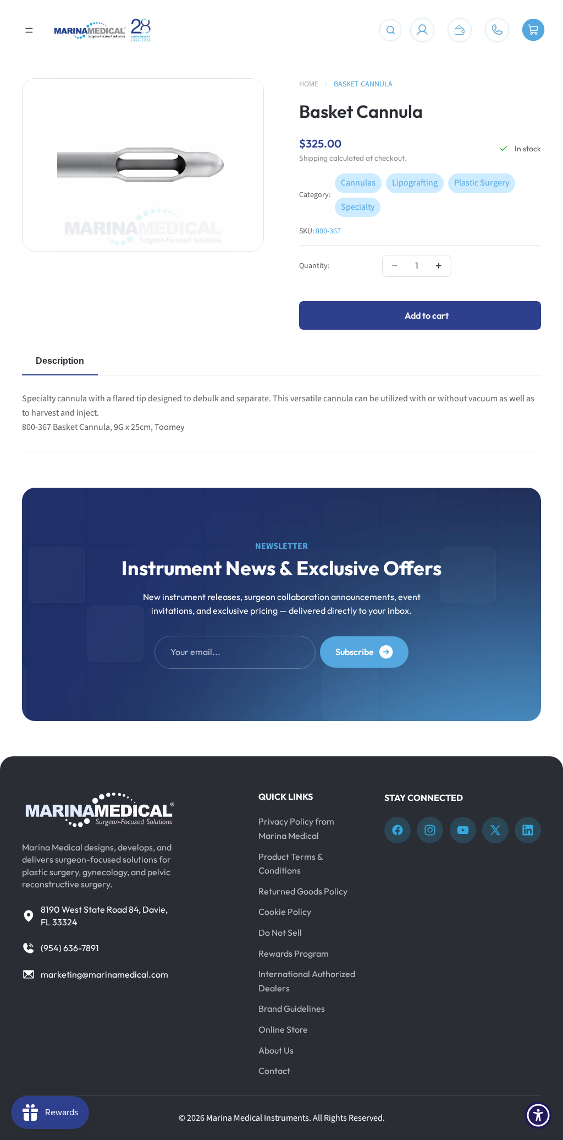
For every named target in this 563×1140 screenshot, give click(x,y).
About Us (276, 1049)
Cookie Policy (284, 911)
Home (308, 84)
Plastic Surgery (481, 183)
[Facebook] (397, 830)
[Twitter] (495, 830)
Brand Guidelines (291, 1008)
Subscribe (354, 651)
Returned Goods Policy (302, 890)
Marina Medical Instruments (257, 1118)
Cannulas (358, 183)
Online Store (283, 1029)
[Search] (390, 30)
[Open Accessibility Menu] (538, 1115)
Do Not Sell (280, 932)
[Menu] (29, 30)
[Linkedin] (528, 830)
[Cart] (533, 30)
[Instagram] (430, 830)
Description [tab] (60, 361)
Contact (274, 1070)
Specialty (357, 207)
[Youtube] (463, 830)
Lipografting (415, 183)
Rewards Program (293, 952)
